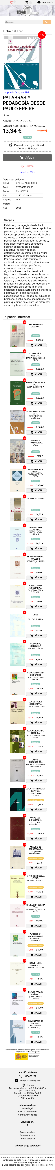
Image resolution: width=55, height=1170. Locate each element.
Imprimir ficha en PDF (16, 92)
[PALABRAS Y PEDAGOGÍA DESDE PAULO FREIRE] (23, 63)
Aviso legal (27, 1108)
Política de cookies (27, 1111)
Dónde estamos (27, 1138)
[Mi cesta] (26, 2)
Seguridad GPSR (27, 172)
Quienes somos (27, 1135)
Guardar (29, 165)
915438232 (30, 1076)
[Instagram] (27, 1125)
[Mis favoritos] (12, 2)
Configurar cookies (27, 1115)
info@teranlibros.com (30, 1080)
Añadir (29, 157)
